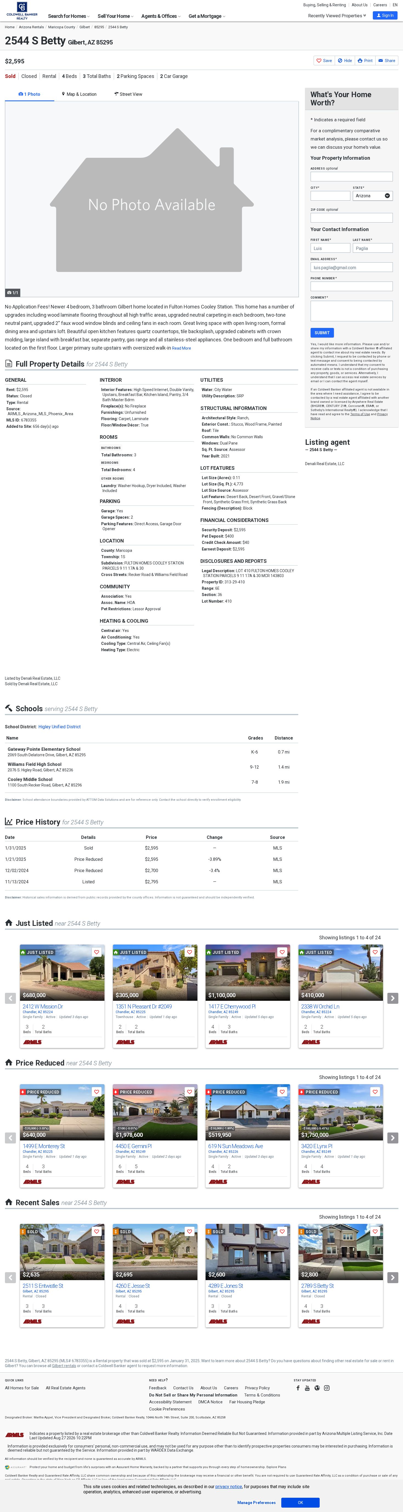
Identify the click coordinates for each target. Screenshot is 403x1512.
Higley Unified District (59, 726)
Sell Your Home (114, 16)
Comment (319, 297)
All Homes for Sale (22, 1387)
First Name (321, 240)
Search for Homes (67, 16)
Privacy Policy (257, 1387)
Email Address (324, 259)
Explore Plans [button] (276, 1467)
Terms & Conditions (262, 1395)
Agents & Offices (159, 16)
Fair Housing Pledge (247, 1401)
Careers (380, 5)
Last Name (362, 240)
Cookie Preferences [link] (167, 1409)
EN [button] (395, 5)
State (358, 188)
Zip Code (324, 209)
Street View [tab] (130, 94)
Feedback (157, 1388)
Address (324, 168)
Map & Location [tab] (81, 94)
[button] (385, 15)
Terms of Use (360, 414)
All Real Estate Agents (66, 1387)
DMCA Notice (210, 1401)
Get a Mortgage (205, 16)
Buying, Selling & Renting (324, 5)
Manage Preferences (256, 1503)
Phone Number (324, 278)
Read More (181, 348)
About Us (360, 5)
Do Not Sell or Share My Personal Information (193, 1395)
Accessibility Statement (170, 1401)
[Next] (392, 998)
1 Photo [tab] (31, 94)
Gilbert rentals (64, 1366)
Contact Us (183, 1387)
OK (300, 1502)
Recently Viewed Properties (335, 15)
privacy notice (228, 1486)
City (315, 188)
